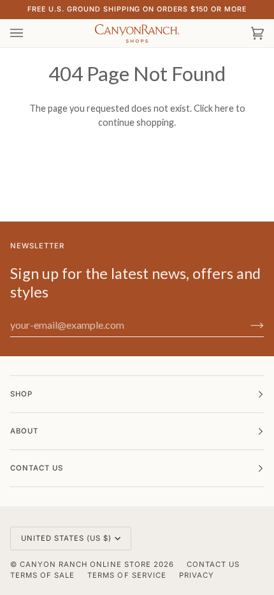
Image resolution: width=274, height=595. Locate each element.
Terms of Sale (42, 575)
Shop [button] (21, 393)
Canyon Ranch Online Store (85, 564)
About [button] (24, 430)
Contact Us (213, 564)
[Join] (247, 325)
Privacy (196, 575)
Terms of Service (126, 575)
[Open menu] (29, 33)
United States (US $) (66, 538)
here (224, 108)
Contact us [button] (36, 467)
